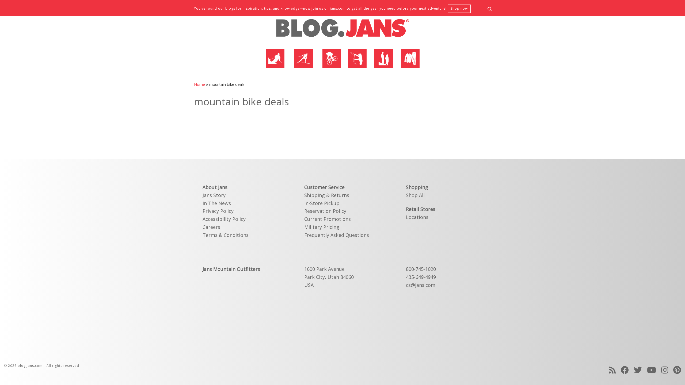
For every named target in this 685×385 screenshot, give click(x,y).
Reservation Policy (325, 211)
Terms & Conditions (226, 235)
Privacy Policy (218, 211)
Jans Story (214, 195)
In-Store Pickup (322, 203)
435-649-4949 (421, 277)
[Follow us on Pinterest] (677, 369)
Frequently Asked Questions (336, 235)
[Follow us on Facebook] (625, 369)
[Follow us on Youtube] (651, 369)
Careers (211, 227)
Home (199, 84)
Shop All (415, 195)
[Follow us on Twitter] (638, 369)
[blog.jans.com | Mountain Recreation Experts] (342, 30)
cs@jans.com (420, 285)
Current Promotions (327, 219)
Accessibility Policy (224, 219)
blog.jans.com (30, 365)
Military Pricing (321, 227)
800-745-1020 (421, 269)
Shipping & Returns (326, 195)
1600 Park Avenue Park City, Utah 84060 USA (329, 277)
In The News (217, 203)
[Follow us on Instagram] (664, 369)
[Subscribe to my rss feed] (612, 369)
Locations (417, 217)
